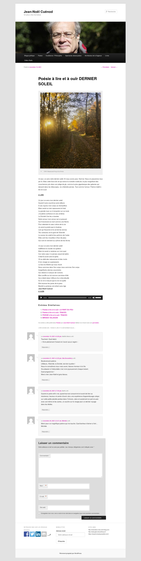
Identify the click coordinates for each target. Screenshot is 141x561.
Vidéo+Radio (28, 60)
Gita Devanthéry (67, 358)
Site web (42, 507)
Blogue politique (29, 56)
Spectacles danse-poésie (73, 56)
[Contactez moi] (44, 534)
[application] (70, 297)
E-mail (43, 496)
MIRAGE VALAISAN (50, 317)
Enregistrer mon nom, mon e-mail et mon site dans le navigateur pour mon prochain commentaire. (70, 513)
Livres (107, 56)
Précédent (105, 67)
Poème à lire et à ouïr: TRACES (54, 312)
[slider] (98, 297)
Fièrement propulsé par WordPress (70, 553)
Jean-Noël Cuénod (38, 11)
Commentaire (44, 455)
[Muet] (94, 298)
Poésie (40, 56)
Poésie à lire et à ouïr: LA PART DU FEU (57, 309)
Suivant (114, 67)
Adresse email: (61, 531)
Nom (43, 485)
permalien (96, 323)
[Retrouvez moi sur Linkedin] (38, 534)
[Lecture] (41, 298)
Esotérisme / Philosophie (54, 56)
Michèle (64, 421)
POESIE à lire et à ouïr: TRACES (54, 315)
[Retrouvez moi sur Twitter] (32, 534)
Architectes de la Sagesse (93, 56)
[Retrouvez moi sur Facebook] (26, 534)
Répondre (45, 347)
